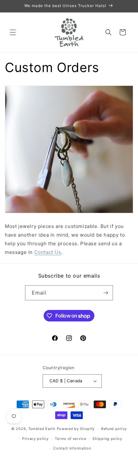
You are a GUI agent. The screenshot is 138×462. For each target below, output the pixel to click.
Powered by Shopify (76, 428)
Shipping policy (107, 438)
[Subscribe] (106, 292)
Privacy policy (35, 438)
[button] (13, 32)
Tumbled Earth (42, 428)
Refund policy (114, 428)
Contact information (72, 448)
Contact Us (47, 252)
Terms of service (70, 438)
